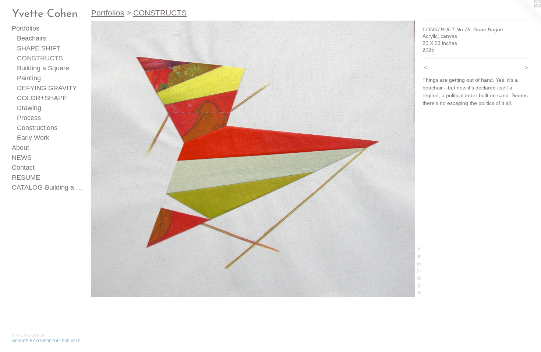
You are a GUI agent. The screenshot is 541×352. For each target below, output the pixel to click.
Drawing (29, 108)
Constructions (37, 127)
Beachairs (31, 38)
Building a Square (43, 68)
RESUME (26, 177)
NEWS (22, 157)
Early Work (33, 137)
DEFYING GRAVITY (47, 88)
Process (29, 118)
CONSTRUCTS (40, 58)
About (20, 147)
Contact (23, 167)
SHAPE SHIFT (38, 48)
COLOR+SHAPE (42, 98)
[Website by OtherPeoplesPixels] (526, 14)
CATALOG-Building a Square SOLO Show (48, 187)
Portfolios (25, 28)
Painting (29, 78)
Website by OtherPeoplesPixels (46, 341)
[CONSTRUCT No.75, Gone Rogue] (253, 159)
